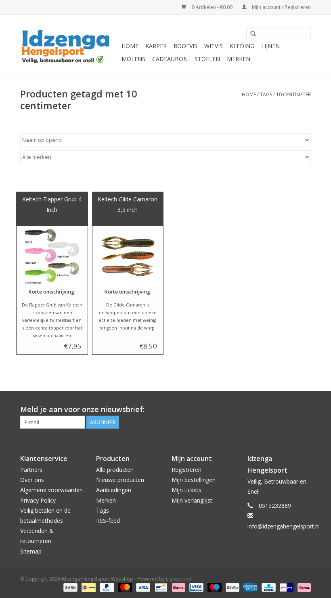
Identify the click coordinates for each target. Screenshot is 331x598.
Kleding (242, 46)
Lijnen (270, 46)
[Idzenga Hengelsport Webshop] (69, 46)
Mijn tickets (186, 490)
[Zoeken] (253, 34)
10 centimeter (293, 94)
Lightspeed (178, 578)
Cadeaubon (170, 59)
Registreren (186, 469)
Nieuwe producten (120, 480)
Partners (31, 469)
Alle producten (115, 469)
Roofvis (185, 46)
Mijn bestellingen (194, 480)
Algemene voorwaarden (51, 490)
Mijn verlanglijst (192, 500)
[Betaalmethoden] (70, 587)
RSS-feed (108, 520)
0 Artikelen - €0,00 (212, 7)
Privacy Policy (38, 500)
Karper (156, 46)
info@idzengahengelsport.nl (283, 526)
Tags (266, 94)
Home (130, 46)
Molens (133, 59)
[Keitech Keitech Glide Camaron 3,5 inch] (127, 256)
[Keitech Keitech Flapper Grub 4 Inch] (52, 256)
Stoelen (207, 59)
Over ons (32, 480)
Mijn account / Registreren (281, 7)
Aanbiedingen (113, 490)
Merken (238, 59)
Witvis (213, 46)
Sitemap (31, 551)
